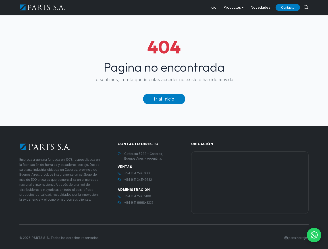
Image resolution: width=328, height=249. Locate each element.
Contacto (288, 7)
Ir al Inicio (164, 99)
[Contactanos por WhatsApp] (314, 235)
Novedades (260, 7)
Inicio (212, 7)
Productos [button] (232, 7)
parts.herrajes (298, 238)
